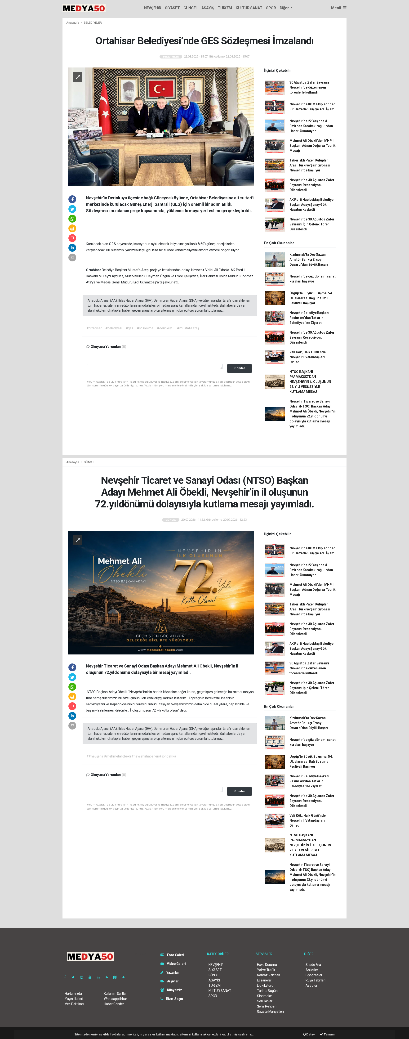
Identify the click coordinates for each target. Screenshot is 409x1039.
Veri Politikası (74, 1004)
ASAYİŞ (207, 8)
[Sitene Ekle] (125, 977)
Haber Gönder (114, 1004)
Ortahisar (94, 270)
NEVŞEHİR (152, 8)
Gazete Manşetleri (270, 1011)
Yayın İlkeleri (74, 999)
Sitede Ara (313, 965)
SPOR (271, 8)
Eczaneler (264, 980)
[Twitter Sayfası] (74, 977)
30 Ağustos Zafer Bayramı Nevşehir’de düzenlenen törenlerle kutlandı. (309, 87)
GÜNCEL (190, 8)
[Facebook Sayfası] (67, 977)
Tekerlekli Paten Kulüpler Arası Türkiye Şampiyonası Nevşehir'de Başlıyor (309, 165)
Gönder (239, 368)
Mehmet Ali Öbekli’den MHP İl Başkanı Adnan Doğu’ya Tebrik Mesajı (312, 145)
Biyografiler (314, 975)
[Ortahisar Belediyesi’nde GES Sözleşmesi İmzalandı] (161, 126)
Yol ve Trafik (266, 970)
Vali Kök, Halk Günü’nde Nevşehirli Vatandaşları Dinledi (307, 357)
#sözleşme (145, 328)
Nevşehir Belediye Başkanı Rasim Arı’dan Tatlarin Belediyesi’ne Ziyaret (309, 318)
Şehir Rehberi (266, 1006)
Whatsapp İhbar (115, 999)
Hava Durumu (267, 965)
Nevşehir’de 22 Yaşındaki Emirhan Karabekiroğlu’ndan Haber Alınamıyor (311, 126)
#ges (129, 328)
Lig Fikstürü (265, 985)
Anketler (312, 970)
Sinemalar (264, 996)
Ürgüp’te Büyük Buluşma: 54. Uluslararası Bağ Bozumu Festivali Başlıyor (311, 298)
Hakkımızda (73, 993)
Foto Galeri (175, 955)
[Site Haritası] (116, 977)
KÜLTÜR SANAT (249, 8)
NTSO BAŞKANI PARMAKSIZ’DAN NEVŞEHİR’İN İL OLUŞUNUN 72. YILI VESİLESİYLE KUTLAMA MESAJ (310, 382)
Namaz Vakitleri (268, 975)
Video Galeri (176, 964)
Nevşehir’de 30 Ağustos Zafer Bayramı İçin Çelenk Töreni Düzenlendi (311, 224)
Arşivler (172, 981)
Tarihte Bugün (267, 991)
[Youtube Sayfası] (92, 977)
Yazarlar (172, 972)
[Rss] (108, 977)
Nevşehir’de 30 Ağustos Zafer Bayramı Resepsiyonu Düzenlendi (311, 185)
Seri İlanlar (264, 1001)
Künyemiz (174, 990)
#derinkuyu (165, 328)
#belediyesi (113, 328)
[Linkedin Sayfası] (100, 977)
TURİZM (225, 8)
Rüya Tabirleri (315, 980)
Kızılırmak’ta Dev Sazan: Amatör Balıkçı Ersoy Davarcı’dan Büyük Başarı (308, 259)
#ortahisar (94, 328)
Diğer (285, 8)
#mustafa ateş (188, 328)
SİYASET (172, 8)
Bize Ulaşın (174, 999)
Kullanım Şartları (115, 993)
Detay (310, 1034)
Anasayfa (73, 22)
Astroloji (311, 985)
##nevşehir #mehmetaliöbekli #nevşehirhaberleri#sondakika (131, 756)
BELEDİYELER (93, 22)
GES (113, 244)
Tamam (329, 1034)
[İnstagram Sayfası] (83, 977)
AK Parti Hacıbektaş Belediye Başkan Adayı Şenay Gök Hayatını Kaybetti (311, 204)
